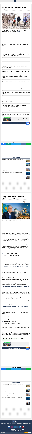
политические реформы (17, 338)
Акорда (22, 338)
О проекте (12, 430)
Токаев (3, 338)
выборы (7, 338)
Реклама (16, 430)
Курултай (10, 338)
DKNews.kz (18, 31)
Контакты (19, 430)
